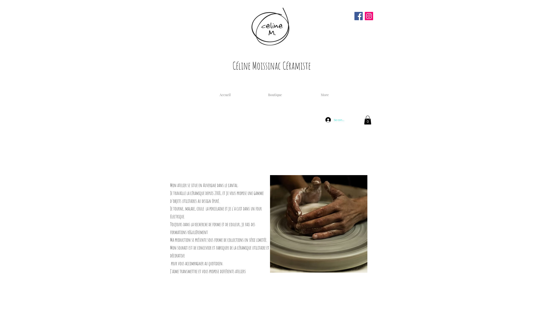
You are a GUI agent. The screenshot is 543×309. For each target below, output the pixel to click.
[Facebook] (358, 16)
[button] (367, 120)
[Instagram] (369, 16)
